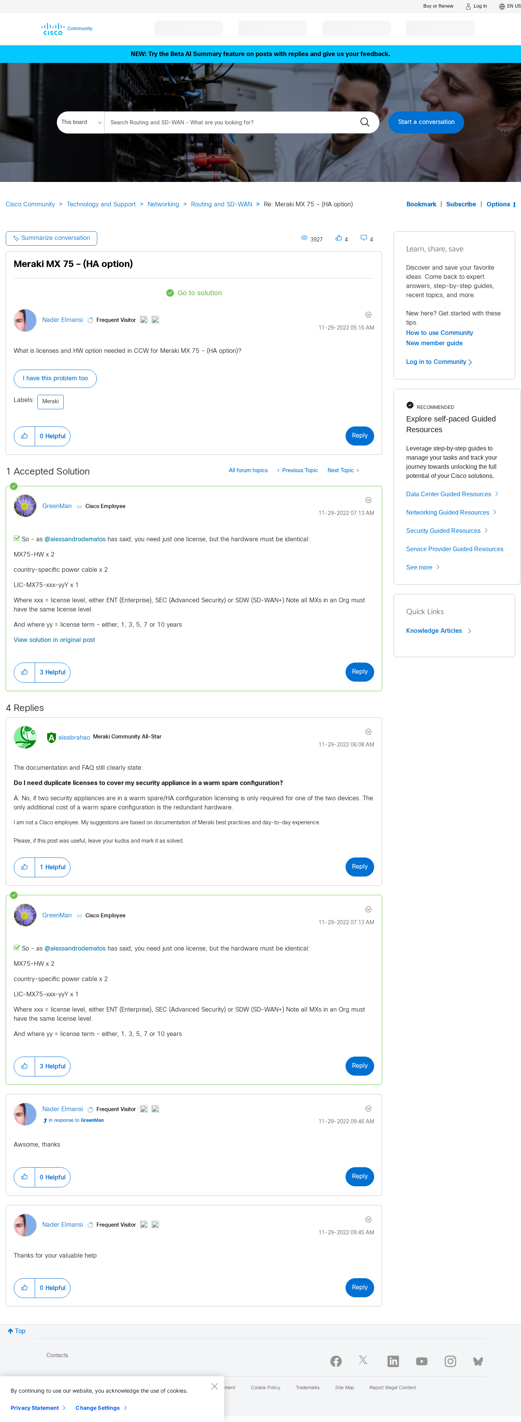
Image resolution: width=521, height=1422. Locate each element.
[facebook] (336, 1361)
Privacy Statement (35, 1407)
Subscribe (461, 205)
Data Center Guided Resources (448, 494)
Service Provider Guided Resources (454, 549)
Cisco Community (30, 205)
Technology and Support (101, 205)
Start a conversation (426, 122)
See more (419, 567)
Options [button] (498, 205)
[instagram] (450, 1361)
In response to (76, 1120)
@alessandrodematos (75, 539)
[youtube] (422, 1361)
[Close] (214, 1386)
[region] (112, 1399)
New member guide (434, 343)
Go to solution (200, 293)
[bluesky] (478, 1360)
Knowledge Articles (435, 631)
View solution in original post (54, 640)
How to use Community (439, 333)
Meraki (50, 401)
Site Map (344, 1388)
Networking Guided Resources (447, 512)
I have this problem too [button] (55, 378)
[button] (24, 436)
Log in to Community (437, 362)
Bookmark (421, 205)
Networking (163, 205)
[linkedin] (393, 1361)
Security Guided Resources (443, 531)
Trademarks (308, 1388)
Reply (360, 436)
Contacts (57, 1355)
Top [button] (20, 1331)
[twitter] (364, 1361)
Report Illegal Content (393, 1388)
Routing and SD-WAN (221, 205)
